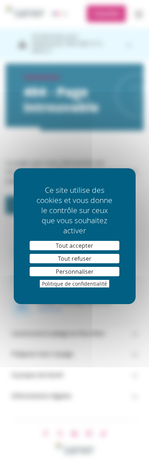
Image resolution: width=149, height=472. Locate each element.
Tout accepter (74, 246)
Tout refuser (74, 259)
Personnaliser (75, 272)
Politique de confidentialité (74, 283)
